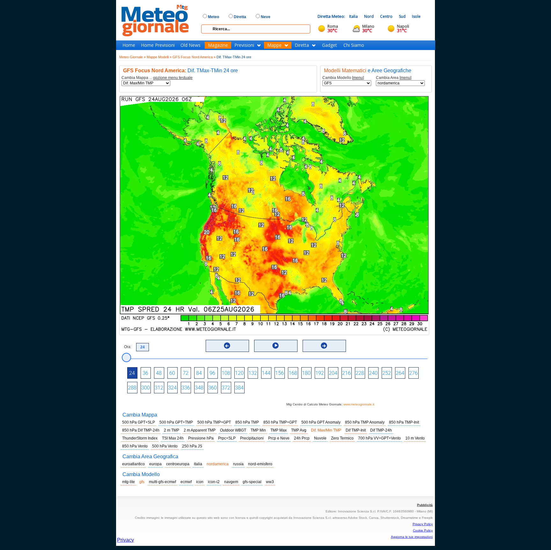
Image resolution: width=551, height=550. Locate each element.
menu (358, 77)
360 (212, 388)
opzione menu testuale (173, 77)
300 (145, 388)
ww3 (270, 482)
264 (400, 373)
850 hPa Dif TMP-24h (140, 430)
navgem (231, 482)
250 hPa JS (192, 446)
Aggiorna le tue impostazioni (412, 537)
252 (386, 373)
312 (159, 388)
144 (266, 373)
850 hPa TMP (247, 422)
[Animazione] (275, 345)
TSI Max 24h (173, 438)
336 (185, 388)
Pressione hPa (201, 438)
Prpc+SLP (227, 438)
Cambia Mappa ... (157, 78)
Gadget (329, 45)
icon (199, 482)
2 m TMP (171, 430)
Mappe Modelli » (159, 57)
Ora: (127, 347)
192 (319, 373)
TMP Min (258, 430)
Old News (190, 45)
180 (306, 373)
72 (185, 373)
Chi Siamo (353, 45)
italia (198, 464)
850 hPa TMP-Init (404, 422)
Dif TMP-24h (381, 430)
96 (212, 373)
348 (199, 388)
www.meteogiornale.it (358, 404)
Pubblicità (425, 505)
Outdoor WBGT (233, 430)
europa (155, 464)
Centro (386, 16)
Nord (369, 16)
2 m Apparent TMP (200, 430)
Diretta (302, 45)
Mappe (274, 45)
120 (239, 373)
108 (226, 373)
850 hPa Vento (135, 446)
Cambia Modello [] (343, 78)
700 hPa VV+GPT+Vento (379, 438)
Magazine (218, 45)
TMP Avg (298, 430)
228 (360, 373)
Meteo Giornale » (132, 57)
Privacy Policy (423, 524)
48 (159, 373)
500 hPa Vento (165, 446)
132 (252, 373)
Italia (353, 16)
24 (132, 373)
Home (128, 45)
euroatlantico (133, 464)
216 (346, 373)
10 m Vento (415, 438)
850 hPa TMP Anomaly (365, 422)
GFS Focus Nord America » (194, 57)
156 (279, 373)
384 (239, 388)
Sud (402, 16)
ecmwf (186, 482)
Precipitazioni (252, 438)
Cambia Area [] (393, 78)
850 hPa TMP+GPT (280, 422)
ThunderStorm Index (140, 438)
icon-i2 (214, 482)
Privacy (125, 540)
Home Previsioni (158, 45)
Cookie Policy (423, 530)
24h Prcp (302, 438)
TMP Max (278, 430)
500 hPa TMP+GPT (214, 422)
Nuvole (320, 438)
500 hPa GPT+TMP (176, 422)
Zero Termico (342, 438)
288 (132, 388)
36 (145, 373)
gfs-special (252, 482)
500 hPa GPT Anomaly (321, 422)
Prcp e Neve (279, 438)
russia (238, 464)
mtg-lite (128, 482)
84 (199, 373)
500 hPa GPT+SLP (138, 422)
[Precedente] (227, 345)
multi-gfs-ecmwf (162, 482)
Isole (416, 16)
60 (172, 373)
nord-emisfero (260, 464)
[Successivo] (324, 345)
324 (172, 388)
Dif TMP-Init (356, 430)
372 (226, 388)
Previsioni (244, 45)
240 (373, 373)
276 (413, 373)
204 (333, 373)
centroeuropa (177, 464)
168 (293, 373)
